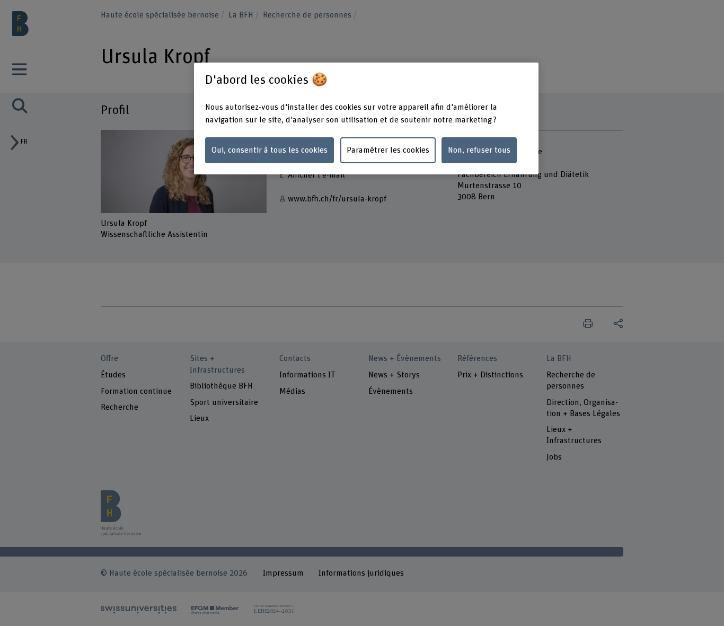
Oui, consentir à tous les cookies (269, 150)
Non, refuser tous (479, 150)
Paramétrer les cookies (388, 150)
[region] (366, 118)
